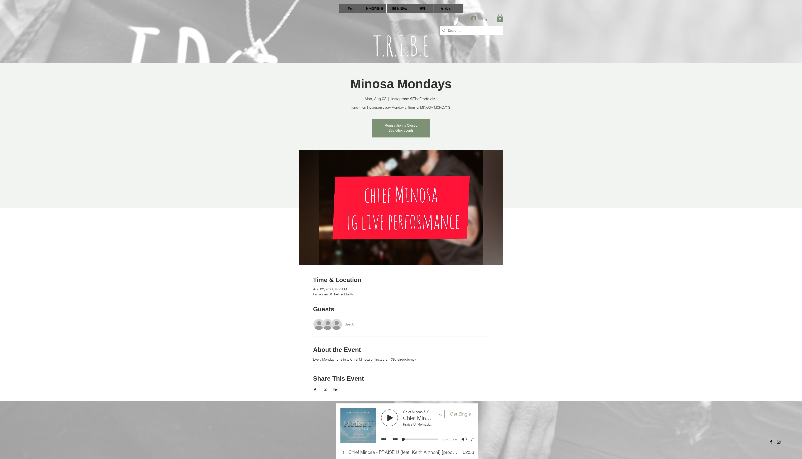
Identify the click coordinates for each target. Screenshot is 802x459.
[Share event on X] (325, 389)
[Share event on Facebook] (315, 389)
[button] (500, 18)
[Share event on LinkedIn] (336, 389)
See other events (401, 130)
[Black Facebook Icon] (771, 441)
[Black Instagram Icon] (778, 441)
